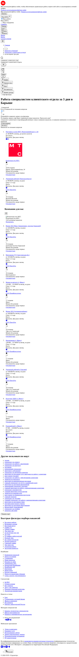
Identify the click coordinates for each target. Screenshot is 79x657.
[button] (3, 35)
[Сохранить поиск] (3, 69)
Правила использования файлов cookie (34, 12)
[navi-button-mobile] (3, 41)
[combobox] (10, 60)
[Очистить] (3, 64)
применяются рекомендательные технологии (39, 641)
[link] (4, 31)
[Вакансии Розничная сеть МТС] (41, 150)
